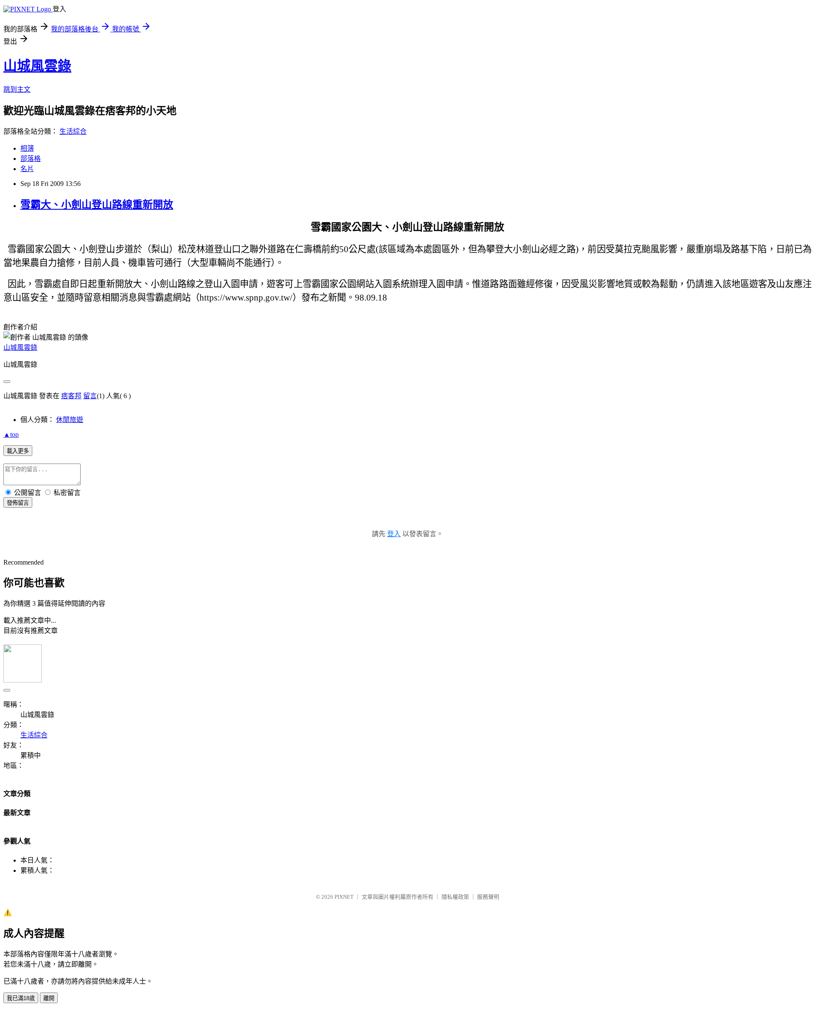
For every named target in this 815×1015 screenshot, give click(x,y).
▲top (11, 434)
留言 (90, 395)
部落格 (30, 158)
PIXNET (344, 897)
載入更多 (18, 451)
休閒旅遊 (69, 419)
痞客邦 (71, 395)
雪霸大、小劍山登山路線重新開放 (96, 204)
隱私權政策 (455, 897)
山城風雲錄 (37, 65)
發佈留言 (18, 503)
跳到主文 (17, 89)
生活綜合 (73, 131)
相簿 (27, 148)
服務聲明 (488, 897)
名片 (27, 168)
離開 (48, 998)
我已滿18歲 (21, 998)
